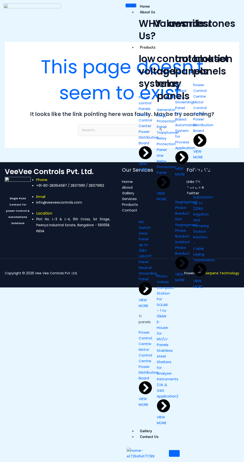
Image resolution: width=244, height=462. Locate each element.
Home (145, 6)
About (127, 187)
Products (147, 47)
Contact (129, 210)
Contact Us (149, 437)
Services (129, 198)
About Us (147, 12)
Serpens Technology (222, 273)
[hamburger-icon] (131, 5)
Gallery (146, 431)
